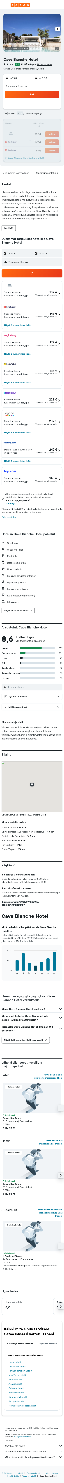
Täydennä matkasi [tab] (47, 1343)
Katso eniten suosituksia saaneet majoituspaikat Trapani (50, 1212)
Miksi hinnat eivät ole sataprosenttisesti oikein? (30, 1457)
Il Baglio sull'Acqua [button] (12, 1256)
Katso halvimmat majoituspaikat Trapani (50, 1142)
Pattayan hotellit (16, 1401)
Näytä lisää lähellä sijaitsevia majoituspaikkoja (48, 1076)
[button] (5, 4)
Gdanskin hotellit (17, 1388)
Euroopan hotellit (34, 1473)
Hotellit (20, 1473)
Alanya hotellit (15, 1383)
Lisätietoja (10, 503)
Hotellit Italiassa (51, 1473)
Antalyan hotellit (16, 1392)
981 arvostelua (44, 64)
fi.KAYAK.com (7, 1473)
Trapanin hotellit (29, 1476)
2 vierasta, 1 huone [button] (16, 86)
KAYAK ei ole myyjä (15, 1445)
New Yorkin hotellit (18, 1375)
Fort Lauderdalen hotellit (20, 1370)
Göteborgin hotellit (18, 1397)
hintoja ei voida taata (22, 1437)
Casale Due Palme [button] (12, 1118)
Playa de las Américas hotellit (22, 1405)
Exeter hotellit (15, 1379)
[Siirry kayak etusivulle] (20, 5)
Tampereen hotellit (18, 1366)
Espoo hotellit (15, 1362)
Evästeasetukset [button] (9, 517)
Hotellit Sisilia (13, 1476)
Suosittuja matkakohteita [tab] (20, 1343)
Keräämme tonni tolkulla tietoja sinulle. (25, 1451)
